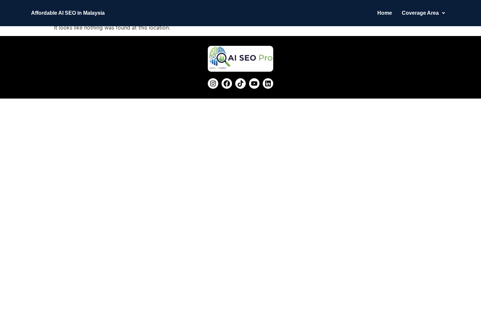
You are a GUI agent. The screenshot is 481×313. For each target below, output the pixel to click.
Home (384, 13)
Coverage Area (420, 13)
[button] (423, 13)
